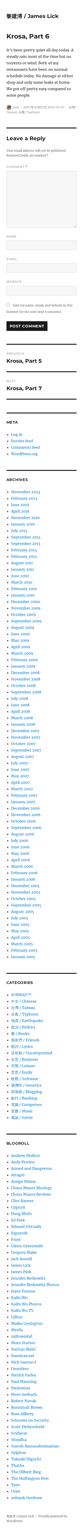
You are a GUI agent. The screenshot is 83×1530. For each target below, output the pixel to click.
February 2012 (24, 556)
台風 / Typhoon (29, 112)
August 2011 (22, 563)
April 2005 (20, 937)
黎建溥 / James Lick (32, 16)
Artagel (17, 1175)
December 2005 (25, 885)
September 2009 (26, 621)
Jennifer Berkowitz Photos (35, 1284)
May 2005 (20, 931)
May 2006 (20, 853)
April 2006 (20, 860)
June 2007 (20, 769)
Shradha (19, 1439)
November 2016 (25, 517)
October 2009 (23, 614)
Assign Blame (23, 1181)
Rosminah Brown (27, 1407)
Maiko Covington (27, 1323)
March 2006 (22, 866)
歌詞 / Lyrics (22, 1046)
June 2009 (20, 634)
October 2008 (23, 685)
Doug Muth (21, 1213)
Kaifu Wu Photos (26, 1304)
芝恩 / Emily (21, 1072)
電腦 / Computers (26, 1104)
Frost (16, 1239)
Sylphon (18, 1452)
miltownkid (21, 1336)
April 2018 (20, 511)
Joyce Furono (23, 1291)
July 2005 (19, 918)
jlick (16, 107)
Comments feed (25, 447)
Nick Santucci (23, 1362)
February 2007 (24, 795)
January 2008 (23, 724)
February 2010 (24, 588)
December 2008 (25, 672)
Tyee (15, 1484)
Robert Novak (23, 1401)
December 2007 (25, 730)
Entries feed (22, 441)
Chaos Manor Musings (31, 1187)
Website (14, 281)
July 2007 (19, 763)
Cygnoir (18, 1207)
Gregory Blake (24, 1252)
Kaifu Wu (19, 1297)
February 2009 (24, 659)
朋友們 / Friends (25, 1040)
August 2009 (22, 627)
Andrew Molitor (25, 1155)
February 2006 (24, 872)
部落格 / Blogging (26, 1091)
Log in (17, 434)
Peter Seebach (24, 1394)
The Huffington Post (30, 1478)
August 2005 (22, 911)
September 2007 (26, 750)
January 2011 (22, 569)
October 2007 (23, 743)
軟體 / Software (24, 1078)
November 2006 (26, 814)
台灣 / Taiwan (23, 1007)
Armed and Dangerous (31, 1168)
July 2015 (19, 530)
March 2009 (22, 653)
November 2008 (25, 679)
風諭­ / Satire (22, 1117)
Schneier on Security (30, 1420)
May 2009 (20, 640)
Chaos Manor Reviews (31, 1194)
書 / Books (20, 1033)
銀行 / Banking (24, 1098)
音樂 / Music (22, 1111)
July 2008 (19, 698)
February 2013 (24, 550)
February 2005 (24, 950)
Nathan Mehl (23, 1349)
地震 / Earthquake (27, 1020)
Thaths (17, 1465)
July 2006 (19, 840)
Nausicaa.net (23, 1355)
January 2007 (23, 801)
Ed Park (18, 1220)
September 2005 (26, 905)
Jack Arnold (21, 1259)
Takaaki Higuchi (26, 1459)
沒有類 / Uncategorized (31, 1053)
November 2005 (25, 892)
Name (11, 236)
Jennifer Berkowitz (28, 1278)
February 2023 (24, 498)
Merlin (17, 1330)
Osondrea (20, 1368)
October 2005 (23, 898)
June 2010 (20, 575)
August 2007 (22, 756)
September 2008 (26, 692)
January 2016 (23, 524)
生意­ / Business (24, 1059)
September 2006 (26, 827)
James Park (21, 1271)
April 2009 (20, 647)
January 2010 (23, 595)
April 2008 (20, 711)
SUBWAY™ (21, 994)
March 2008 (22, 718)
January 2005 (23, 956)
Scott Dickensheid (27, 1426)
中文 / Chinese (23, 1001)
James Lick (21, 1265)
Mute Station (23, 1342)
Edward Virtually (26, 1226)
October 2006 (23, 821)
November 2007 (25, 737)
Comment (16, 167)
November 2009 (26, 608)
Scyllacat (19, 1433)
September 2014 (26, 537)
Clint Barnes (22, 1200)
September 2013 (25, 543)
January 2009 (23, 666)
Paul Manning (24, 1381)
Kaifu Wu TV (22, 1310)
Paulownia (20, 1388)
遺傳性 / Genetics (26, 1085)
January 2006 (23, 879)
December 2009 (25, 601)
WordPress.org (24, 454)
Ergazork (19, 1233)
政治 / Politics (23, 1027)
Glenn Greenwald (27, 1246)
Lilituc (17, 1317)
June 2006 (20, 847)
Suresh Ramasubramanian (35, 1446)
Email (11, 259)
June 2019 (20, 504)
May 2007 (20, 776)
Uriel (15, 1491)
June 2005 (20, 924)
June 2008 (20, 705)
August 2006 (22, 834)
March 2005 (22, 944)
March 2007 (22, 789)
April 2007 (20, 782)
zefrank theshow (26, 1497)
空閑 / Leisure (23, 1066)
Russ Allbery (22, 1413)
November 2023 (25, 492)
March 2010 (21, 582)
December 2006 (25, 808)
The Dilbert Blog (26, 1472)
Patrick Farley (23, 1375)
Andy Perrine (23, 1162)
